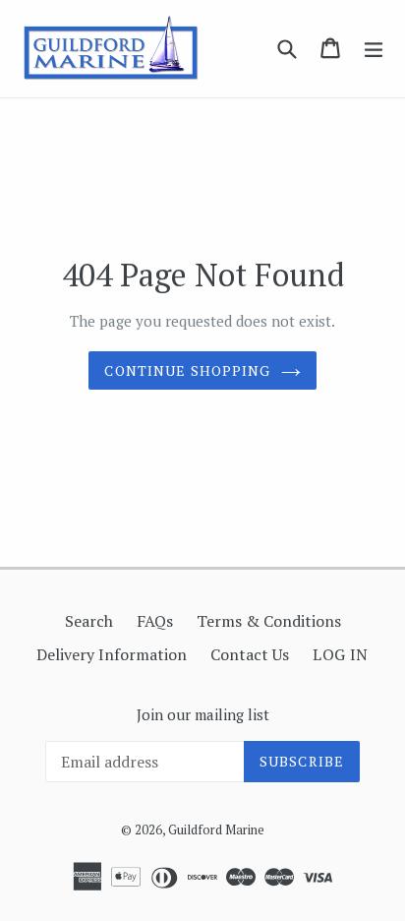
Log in (341, 654)
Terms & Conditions (269, 621)
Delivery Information (111, 654)
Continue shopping (187, 370)
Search (89, 621)
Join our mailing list (203, 714)
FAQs (155, 621)
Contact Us (249, 654)
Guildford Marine (216, 829)
